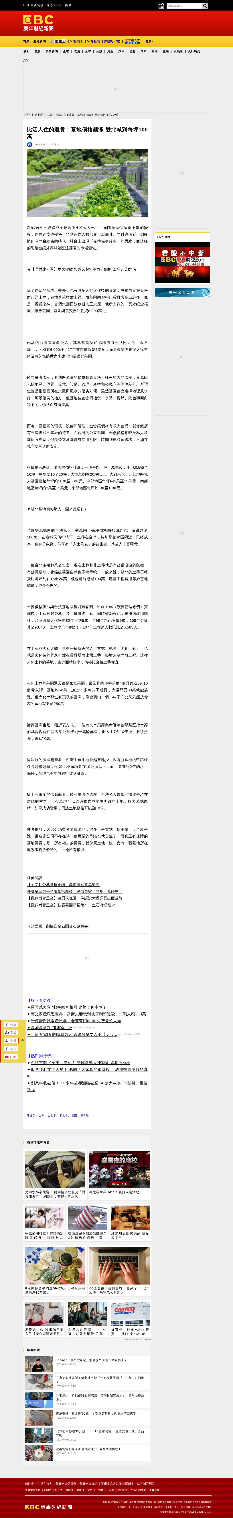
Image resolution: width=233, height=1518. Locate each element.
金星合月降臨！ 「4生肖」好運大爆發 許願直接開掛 (87, 1332)
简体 (68, 5)
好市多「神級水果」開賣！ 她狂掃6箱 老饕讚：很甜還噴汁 (130, 1332)
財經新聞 (39, 41)
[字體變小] (11, 1042)
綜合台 (58, 1490)
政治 (77, 51)
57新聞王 (76, 41)
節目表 (29, 1483)
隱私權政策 (206, 1502)
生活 (155, 51)
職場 (166, 51)
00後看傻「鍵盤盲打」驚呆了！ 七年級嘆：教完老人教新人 (119, 1290)
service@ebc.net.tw (202, 1507)
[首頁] (38, 22)
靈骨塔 (85, 1115)
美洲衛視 (123, 1490)
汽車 (121, 51)
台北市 (52, 1115)
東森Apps (54, 5)
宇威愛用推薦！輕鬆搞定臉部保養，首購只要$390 (44, 1236)
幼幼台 (80, 1490)
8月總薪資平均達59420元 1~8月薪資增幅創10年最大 (55, 1290)
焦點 (37, 51)
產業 (66, 51)
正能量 (178, 51)
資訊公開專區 (145, 1483)
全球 (88, 51)
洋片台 (102, 1490)
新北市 (64, 1115)
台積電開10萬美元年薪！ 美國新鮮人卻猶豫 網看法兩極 (80, 1063)
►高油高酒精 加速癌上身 (49, 1027)
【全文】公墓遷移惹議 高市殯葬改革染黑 (63, 884)
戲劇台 (69, 1490)
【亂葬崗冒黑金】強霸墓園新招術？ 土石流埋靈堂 (71, 905)
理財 (132, 51)
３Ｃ (144, 51)
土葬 (41, 1115)
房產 (110, 51)
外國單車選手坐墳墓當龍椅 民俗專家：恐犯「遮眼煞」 (75, 891)
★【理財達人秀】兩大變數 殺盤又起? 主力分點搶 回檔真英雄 (79, 269)
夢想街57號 (112, 41)
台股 (99, 51)
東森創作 (154, 1490)
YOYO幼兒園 (138, 1490)
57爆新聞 (93, 41)
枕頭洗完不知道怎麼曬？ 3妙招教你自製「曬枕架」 (87, 1236)
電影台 (91, 1490)
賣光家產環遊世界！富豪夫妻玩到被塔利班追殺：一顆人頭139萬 (88, 1014)
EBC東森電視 (33, 5)
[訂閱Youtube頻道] (11, 1058)
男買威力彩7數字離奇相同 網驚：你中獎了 (69, 1007)
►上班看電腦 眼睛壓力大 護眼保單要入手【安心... (72, 1034)
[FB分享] (11, 1026)
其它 (26, 60)
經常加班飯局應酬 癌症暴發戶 (130, 1235)
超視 (111, 1490)
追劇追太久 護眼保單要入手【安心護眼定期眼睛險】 (44, 1332)
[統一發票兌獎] (182, 296)
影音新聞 (52, 51)
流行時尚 (194, 51)
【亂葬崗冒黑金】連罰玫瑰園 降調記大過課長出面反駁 (75, 898)
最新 (26, 51)
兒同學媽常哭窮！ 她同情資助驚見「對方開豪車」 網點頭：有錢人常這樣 (55, 1194)
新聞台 (47, 1490)
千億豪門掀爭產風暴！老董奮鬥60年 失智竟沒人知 (76, 1021)
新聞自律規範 (88, 1483)
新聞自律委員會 (66, 1483)
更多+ (149, 41)
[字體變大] (11, 1034)
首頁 (26, 41)
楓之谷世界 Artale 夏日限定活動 (114, 1192)
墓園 (74, 1115)
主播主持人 (44, 1483)
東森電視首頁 (32, 1490)
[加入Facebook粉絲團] (11, 1050)
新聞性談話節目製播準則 (117, 1483)
